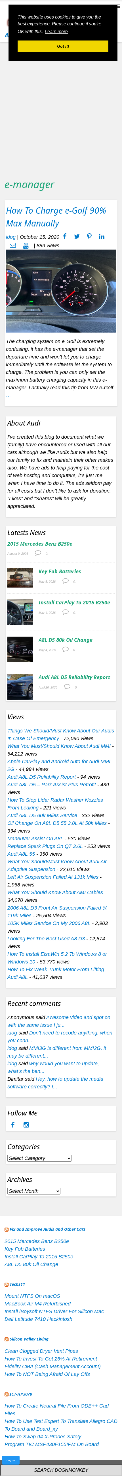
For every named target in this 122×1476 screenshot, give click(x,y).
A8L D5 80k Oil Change (65, 639)
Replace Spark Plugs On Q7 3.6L (45, 846)
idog (11, 237)
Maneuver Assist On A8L (35, 838)
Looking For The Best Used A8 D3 (46, 939)
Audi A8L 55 (21, 854)
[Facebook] (13, 1125)
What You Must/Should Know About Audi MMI (59, 746)
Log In (11, 1460)
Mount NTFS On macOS (32, 1296)
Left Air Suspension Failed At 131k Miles (52, 877)
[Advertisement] (61, 108)
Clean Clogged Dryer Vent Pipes (41, 1351)
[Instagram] (26, 1125)
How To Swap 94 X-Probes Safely (43, 1436)
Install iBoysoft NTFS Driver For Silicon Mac (54, 1311)
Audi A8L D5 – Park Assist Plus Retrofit (51, 784)
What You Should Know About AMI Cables (55, 892)
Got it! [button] (63, 46)
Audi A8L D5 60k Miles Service (42, 815)
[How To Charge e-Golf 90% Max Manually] (61, 290)
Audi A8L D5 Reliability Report (74, 677)
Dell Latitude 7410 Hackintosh (38, 1319)
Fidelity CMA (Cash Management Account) (53, 1366)
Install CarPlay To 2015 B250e (74, 602)
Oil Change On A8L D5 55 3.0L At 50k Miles (57, 823)
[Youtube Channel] (26, 245)
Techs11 (17, 1284)
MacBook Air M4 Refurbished (38, 1304)
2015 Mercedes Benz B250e (39, 543)
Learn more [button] (56, 31)
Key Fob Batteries (60, 571)
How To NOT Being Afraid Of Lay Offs (47, 1374)
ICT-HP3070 (21, 1394)
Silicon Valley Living (29, 1339)
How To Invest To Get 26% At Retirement (51, 1359)
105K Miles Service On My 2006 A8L (49, 923)
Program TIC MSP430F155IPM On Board (52, 1444)
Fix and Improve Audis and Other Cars (47, 1229)
